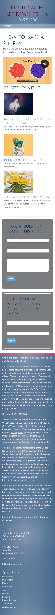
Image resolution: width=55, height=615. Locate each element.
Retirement (7, 576)
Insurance (7, 586)
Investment (7, 580)
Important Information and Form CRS (20, 517)
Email (9, 247)
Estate (5, 583)
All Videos (7, 603)
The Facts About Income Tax (27, 197)
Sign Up (11, 340)
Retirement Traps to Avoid (25, 160)
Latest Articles (9, 600)
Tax (4, 590)
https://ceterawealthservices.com (18, 480)
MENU (9, 26)
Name (10, 236)
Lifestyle (6, 597)
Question (11, 257)
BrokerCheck (20, 361)
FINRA (14, 432)
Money (5, 593)
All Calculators (9, 607)
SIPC (20, 432)
